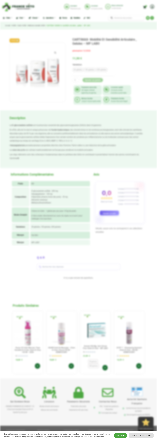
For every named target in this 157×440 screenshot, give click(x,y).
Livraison (49, 401)
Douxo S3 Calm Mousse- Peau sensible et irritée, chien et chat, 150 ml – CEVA (27, 350)
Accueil (7, 25)
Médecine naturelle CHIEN (36, 25)
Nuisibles (76, 18)
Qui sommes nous (20, 401)
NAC (88, 18)
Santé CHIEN (21, 25)
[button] (15, 41)
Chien (7, 18)
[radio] (78, 69)
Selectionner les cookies (141, 435)
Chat (21, 18)
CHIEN (14, 25)
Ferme (64, 18)
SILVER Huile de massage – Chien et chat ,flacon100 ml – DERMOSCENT (61, 350)
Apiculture (49, 18)
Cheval (34, 18)
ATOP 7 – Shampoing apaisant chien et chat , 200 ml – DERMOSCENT (129, 350)
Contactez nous (108, 401)
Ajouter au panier (93, 80)
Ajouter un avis (109, 213)
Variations (77, 64)
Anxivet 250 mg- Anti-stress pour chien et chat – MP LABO (95, 347)
